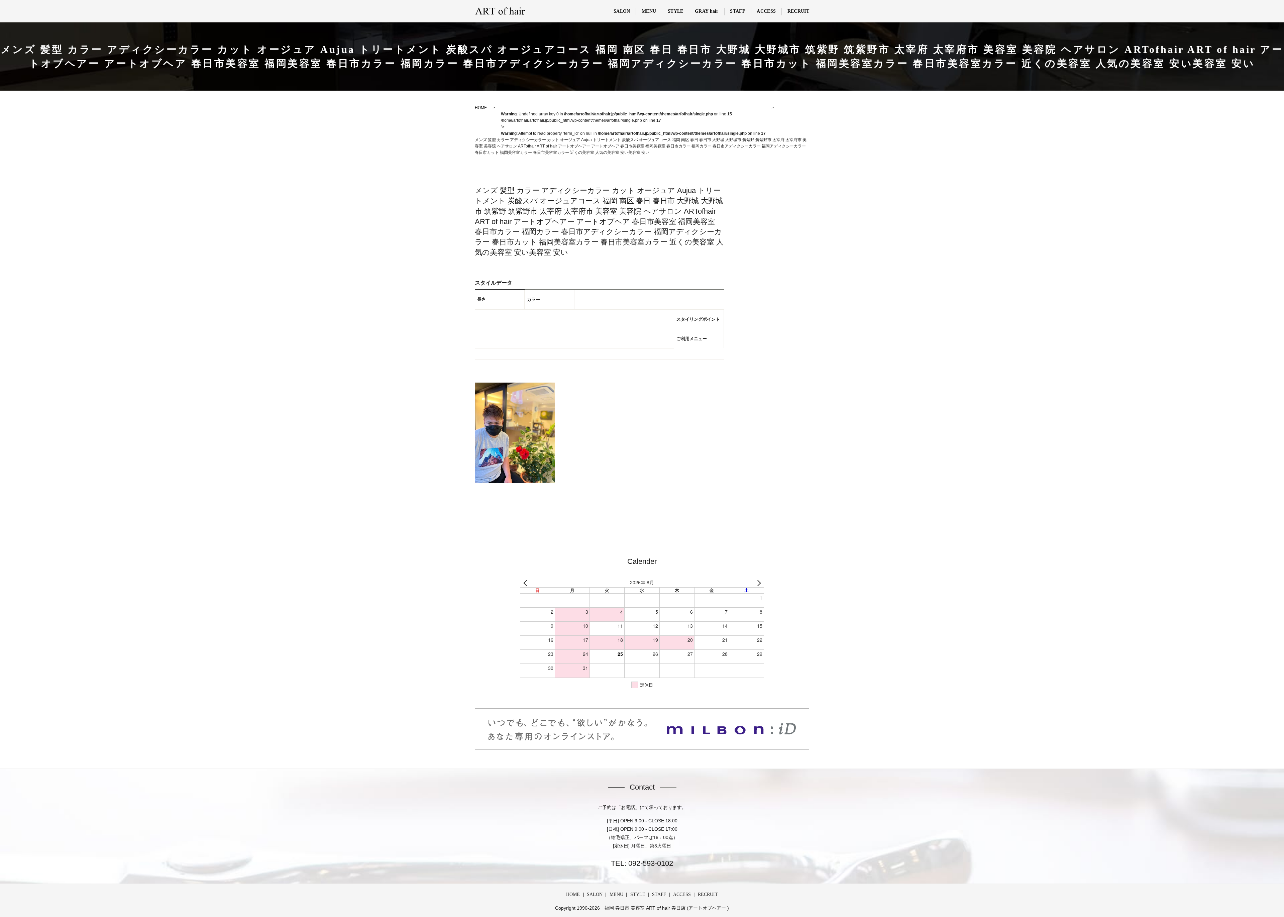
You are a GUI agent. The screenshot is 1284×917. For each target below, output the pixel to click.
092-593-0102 (649, 863)
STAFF (737, 11)
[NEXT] (757, 582)
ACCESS (766, 11)
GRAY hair (707, 11)
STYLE (675, 11)
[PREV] (526, 582)
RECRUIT (798, 11)
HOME (573, 894)
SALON (622, 11)
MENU (649, 11)
